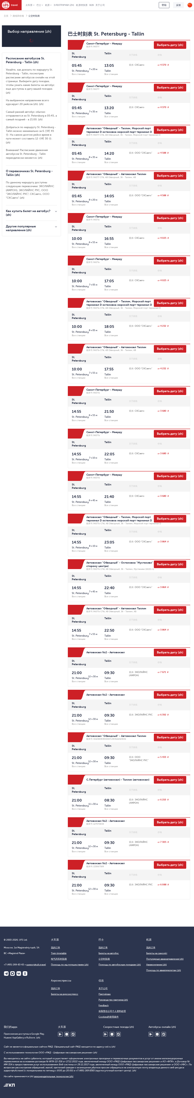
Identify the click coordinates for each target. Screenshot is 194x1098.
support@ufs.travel (36, 964)
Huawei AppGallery (66, 1034)
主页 (6, 16)
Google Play (60, 1034)
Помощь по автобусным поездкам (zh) (120, 964)
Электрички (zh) (64, 5)
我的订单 (55, 947)
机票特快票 (82, 5)
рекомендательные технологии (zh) (53, 1076)
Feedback (104, 1005)
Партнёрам (105, 994)
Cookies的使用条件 (109, 1017)
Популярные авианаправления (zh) (165, 959)
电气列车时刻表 (59, 959)
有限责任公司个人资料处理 (112, 1011)
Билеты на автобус (109, 953)
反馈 (178, 5)
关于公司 (100, 5)
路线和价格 (18, 16)
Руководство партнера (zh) (113, 999)
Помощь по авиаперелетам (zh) (163, 970)
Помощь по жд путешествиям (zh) (69, 964)
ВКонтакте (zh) (18, 973)
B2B (91, 5)
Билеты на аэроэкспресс (64, 994)
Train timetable (58, 953)
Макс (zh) (12, 973)
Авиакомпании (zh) (156, 964)
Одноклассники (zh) (25, 973)
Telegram (6, 973)
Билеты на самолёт (156, 953)
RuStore (73, 1034)
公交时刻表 (104, 959)
